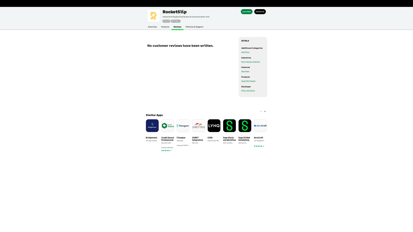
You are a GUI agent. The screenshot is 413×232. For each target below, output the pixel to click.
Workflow (166, 21)
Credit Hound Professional (167, 138)
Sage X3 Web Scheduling (244, 138)
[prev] (261, 111)
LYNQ (210, 137)
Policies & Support (194, 27)
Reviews (177, 27)
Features (165, 27)
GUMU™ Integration (197, 138)
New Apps (245, 71)
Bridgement (151, 137)
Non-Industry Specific (250, 61)
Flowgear (181, 137)
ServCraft (258, 137)
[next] (265, 111)
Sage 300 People (248, 81)
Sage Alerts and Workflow (229, 138)
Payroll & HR (175, 21)
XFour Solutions (248, 90)
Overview (152, 27)
